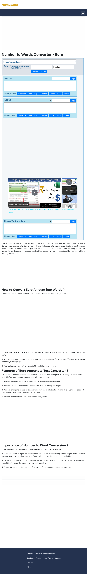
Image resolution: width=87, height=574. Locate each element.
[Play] (69, 199)
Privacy (29, 567)
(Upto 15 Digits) (16, 68)
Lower (44, 94)
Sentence (22, 94)
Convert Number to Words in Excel (41, 554)
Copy (73, 79)
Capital (37, 94)
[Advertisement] (43, 271)
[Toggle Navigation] (83, 13)
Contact (30, 563)
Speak (66, 94)
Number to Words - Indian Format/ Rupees (43, 558)
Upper (52, 94)
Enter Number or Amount (16, 66)
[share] (57, 180)
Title (30, 94)
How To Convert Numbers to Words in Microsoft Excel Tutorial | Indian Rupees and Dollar (34, 181)
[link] (11, 181)
